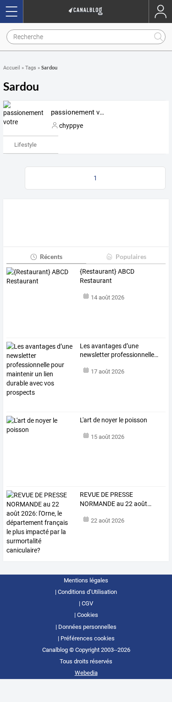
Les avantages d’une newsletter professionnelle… (119, 350)
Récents (51, 256)
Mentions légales (86, 580)
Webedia (86, 672)
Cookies (87, 614)
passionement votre (81, 112)
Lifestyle (25, 144)
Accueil (11, 68)
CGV (87, 603)
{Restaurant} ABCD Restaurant (107, 276)
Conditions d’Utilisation (87, 591)
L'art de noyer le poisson (113, 420)
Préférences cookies (88, 638)
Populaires (131, 256)
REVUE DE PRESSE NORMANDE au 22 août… (115, 499)
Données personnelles (87, 626)
